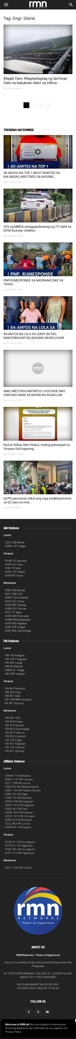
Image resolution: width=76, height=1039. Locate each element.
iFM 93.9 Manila (14, 666)
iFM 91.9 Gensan (14, 725)
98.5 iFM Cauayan (15, 673)
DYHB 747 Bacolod (16, 560)
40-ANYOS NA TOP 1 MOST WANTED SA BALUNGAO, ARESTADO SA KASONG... (32, 174)
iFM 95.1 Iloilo (13, 695)
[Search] (71, 4)
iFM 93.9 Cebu (13, 692)
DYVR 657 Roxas (14, 575)
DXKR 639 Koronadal (17, 616)
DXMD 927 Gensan (16, 608)
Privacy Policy (13, 1031)
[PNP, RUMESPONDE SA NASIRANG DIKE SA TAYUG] (38, 259)
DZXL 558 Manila (14, 542)
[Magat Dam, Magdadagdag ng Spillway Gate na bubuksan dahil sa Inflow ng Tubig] (38, 49)
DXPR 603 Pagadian (16, 623)
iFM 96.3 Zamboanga (17, 729)
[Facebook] (28, 1012)
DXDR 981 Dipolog (15, 605)
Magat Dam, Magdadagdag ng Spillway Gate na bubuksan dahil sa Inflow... (35, 80)
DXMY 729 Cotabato (16, 597)
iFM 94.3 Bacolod (15, 688)
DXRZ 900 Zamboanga (18, 630)
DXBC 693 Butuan (15, 590)
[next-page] (48, 105)
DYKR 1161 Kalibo (15, 571)
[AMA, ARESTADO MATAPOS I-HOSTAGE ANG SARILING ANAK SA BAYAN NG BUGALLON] (38, 368)
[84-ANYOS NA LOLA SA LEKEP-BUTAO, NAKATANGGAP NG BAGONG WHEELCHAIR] (38, 313)
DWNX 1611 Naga (15, 546)
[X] (38, 1012)
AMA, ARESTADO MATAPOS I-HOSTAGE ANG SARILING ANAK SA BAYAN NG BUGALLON (34, 393)
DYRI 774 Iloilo (13, 568)
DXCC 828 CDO (13, 594)
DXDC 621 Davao (15, 601)
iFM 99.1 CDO (13, 718)
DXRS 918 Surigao (15, 627)
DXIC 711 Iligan (13, 612)
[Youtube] (47, 1012)
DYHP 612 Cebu (14, 564)
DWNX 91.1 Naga (14, 670)
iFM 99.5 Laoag (13, 662)
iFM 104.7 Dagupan (16, 659)
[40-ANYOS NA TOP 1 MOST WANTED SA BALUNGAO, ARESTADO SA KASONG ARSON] (38, 152)
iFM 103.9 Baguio (14, 655)
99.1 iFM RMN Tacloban (18, 699)
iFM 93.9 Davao (13, 721)
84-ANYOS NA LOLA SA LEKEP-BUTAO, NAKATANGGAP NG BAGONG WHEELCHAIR (34, 336)
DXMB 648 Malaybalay (17, 619)
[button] (6, 4)
